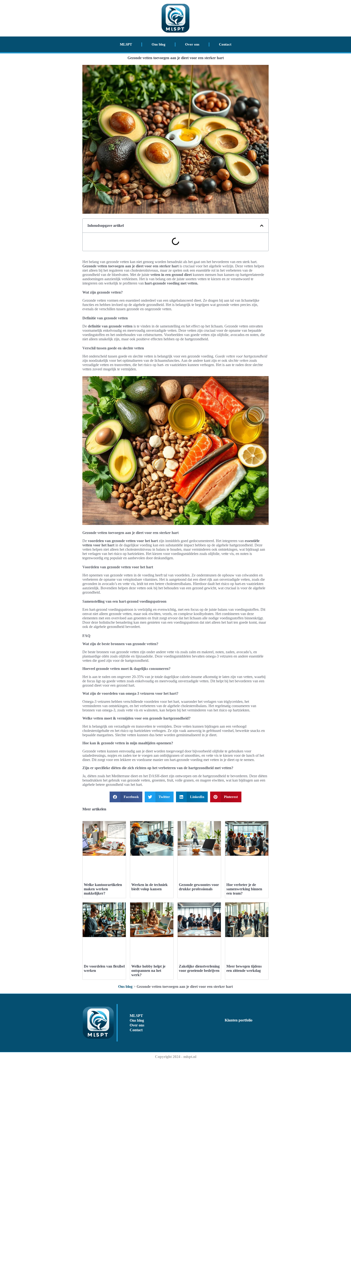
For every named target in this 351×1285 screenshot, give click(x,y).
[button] (262, 226)
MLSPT (126, 44)
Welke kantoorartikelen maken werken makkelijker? (103, 889)
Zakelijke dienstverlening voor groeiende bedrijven (199, 968)
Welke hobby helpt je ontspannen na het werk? (148, 970)
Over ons (192, 44)
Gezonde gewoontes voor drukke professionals (199, 887)
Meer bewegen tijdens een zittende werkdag (244, 968)
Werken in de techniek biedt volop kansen (149, 887)
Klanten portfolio (238, 1020)
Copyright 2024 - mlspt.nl (175, 1057)
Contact (225, 44)
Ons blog (158, 44)
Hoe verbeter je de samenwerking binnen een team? (244, 889)
